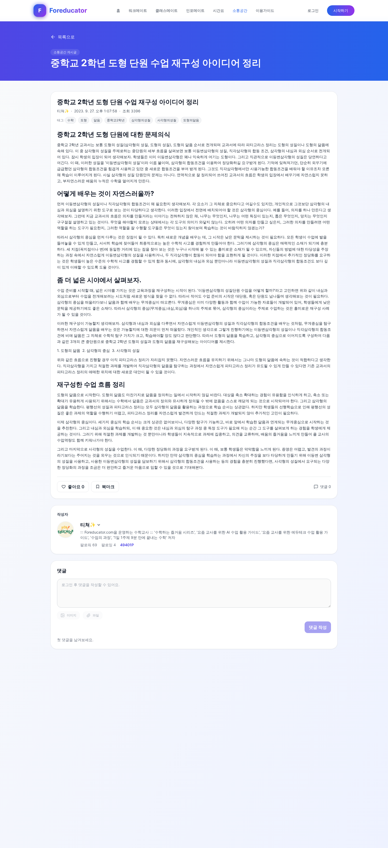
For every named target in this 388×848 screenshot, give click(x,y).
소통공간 (240, 10)
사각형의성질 (166, 120)
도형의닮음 (191, 120)
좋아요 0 (76, 486)
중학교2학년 (116, 120)
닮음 (97, 120)
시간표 (218, 10)
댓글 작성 (318, 627)
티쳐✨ (88, 525)
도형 (84, 120)
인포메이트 (195, 10)
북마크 (108, 486)
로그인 (313, 10)
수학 (70, 120)
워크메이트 (138, 10)
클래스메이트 (166, 10)
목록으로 (66, 37)
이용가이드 (265, 10)
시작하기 (340, 10)
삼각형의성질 (140, 120)
